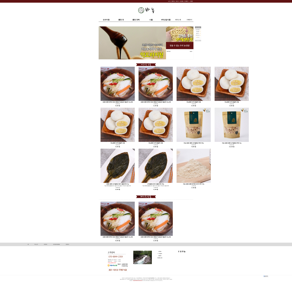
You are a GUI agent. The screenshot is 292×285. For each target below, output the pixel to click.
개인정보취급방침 (56, 244)
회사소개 (36, 244)
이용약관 (45, 244)
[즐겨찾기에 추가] (198, 37)
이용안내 (67, 244)
